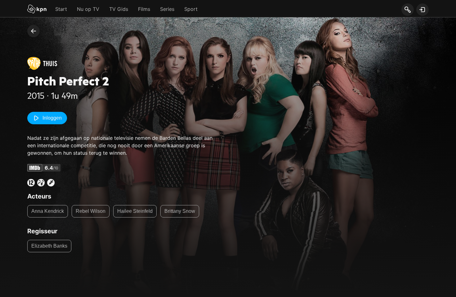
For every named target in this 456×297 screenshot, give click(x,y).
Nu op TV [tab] (88, 9)
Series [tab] (167, 9)
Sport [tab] (191, 9)
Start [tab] (61, 9)
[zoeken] (407, 10)
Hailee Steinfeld (135, 211)
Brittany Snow (179, 211)
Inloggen (52, 118)
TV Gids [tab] (118, 9)
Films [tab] (144, 9)
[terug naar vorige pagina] (33, 31)
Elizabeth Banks (49, 246)
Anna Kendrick (47, 211)
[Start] (37, 9)
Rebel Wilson (90, 211)
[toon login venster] (422, 9)
